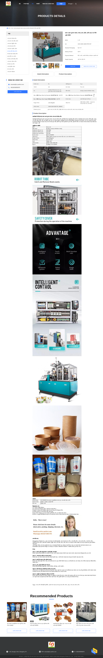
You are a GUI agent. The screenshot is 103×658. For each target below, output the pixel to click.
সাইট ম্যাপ (21, 656)
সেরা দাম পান (72, 66)
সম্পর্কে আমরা (26, 3)
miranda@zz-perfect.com (17, 84)
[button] (9, 615)
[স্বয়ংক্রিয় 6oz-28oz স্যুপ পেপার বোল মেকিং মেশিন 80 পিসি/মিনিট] (63, 612)
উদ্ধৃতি (61, 3)
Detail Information (43, 74)
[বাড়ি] (8, 4)
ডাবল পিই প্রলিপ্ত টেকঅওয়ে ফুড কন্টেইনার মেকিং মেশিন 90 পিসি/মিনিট (39, 624)
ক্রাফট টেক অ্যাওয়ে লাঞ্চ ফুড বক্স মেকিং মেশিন (58, 584)
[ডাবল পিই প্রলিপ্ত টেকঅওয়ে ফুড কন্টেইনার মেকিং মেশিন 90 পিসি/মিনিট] (40, 612)
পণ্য (32, 3)
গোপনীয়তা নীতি (26, 656)
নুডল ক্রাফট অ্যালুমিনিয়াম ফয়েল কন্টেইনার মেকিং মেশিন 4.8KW (16, 624)
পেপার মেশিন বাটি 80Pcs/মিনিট (42, 584)
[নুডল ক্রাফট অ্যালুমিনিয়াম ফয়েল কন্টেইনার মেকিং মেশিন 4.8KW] (17, 612)
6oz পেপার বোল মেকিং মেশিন (73, 584)
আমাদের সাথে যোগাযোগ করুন (48, 3)
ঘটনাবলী (37, 3)
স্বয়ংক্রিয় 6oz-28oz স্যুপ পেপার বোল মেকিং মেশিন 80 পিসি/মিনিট (62, 624)
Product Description (65, 74)
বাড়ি (20, 3)
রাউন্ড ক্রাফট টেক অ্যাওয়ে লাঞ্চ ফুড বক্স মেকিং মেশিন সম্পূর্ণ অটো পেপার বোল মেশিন (85, 624)
